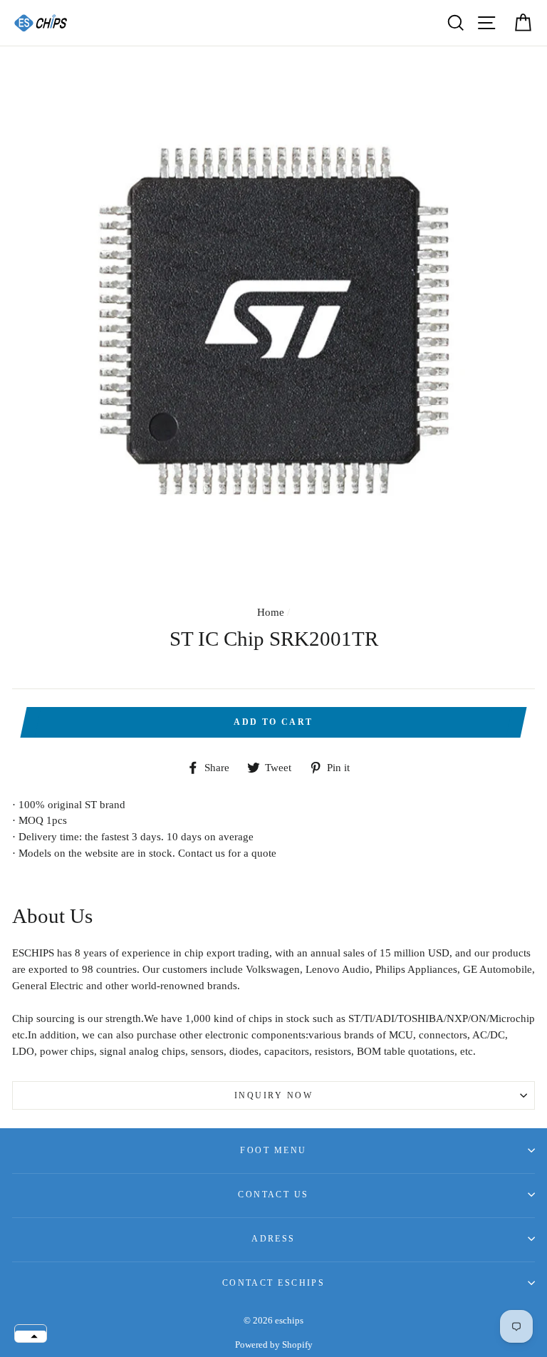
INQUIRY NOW (273, 1095)
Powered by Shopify (274, 1345)
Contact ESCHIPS (273, 1283)
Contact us (273, 1194)
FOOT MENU (273, 1150)
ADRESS (273, 1239)
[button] (30, 1336)
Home (270, 612)
